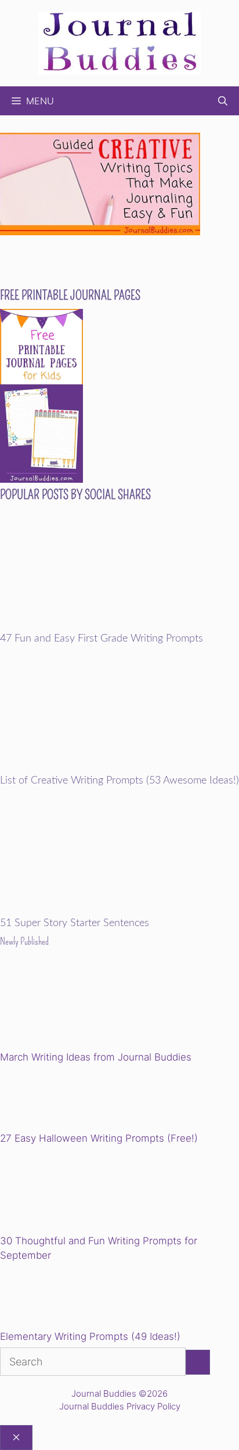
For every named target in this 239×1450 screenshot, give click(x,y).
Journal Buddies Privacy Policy (119, 1406)
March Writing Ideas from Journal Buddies (95, 1057)
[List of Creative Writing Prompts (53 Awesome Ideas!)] (119, 767)
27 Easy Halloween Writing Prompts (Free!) (99, 1138)
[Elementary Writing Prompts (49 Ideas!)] (59, 1298)
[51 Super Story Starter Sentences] (119, 910)
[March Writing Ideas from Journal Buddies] (80, 1007)
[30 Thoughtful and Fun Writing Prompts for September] (80, 1191)
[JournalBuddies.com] (119, 42)
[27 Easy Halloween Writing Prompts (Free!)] (59, 1099)
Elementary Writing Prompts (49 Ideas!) (90, 1336)
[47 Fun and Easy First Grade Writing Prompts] (119, 625)
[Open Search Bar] (223, 100)
